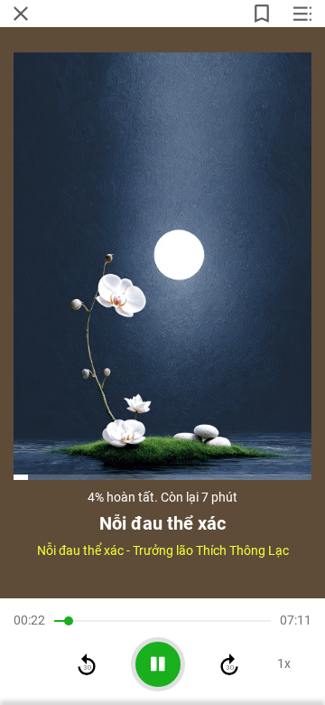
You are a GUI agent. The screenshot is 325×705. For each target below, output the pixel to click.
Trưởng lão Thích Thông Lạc (211, 550)
